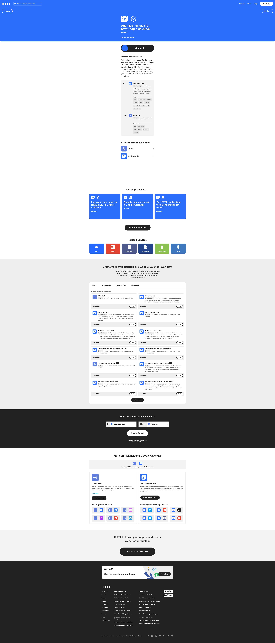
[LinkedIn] (151, 636)
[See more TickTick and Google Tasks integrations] (113, 510)
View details (96, 306)
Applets (104, 601)
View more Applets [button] (138, 227)
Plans (249, 4)
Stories (104, 598)
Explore (242, 4)
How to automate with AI (145, 594)
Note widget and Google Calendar (123, 614)
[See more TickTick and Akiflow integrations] (98, 518)
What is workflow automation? (147, 604)
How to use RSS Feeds (145, 607)
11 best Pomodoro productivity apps (149, 614)
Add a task (136, 115)
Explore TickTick (99, 498)
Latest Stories (144, 591)
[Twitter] (164, 636)
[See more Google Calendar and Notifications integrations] (147, 518)
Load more (137, 400)
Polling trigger (150, 298)
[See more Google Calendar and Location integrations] (147, 510)
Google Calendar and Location (122, 610)
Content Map (105, 610)
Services (104, 594)
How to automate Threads (146, 617)
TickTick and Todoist (119, 607)
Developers (105, 635)
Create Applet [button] (137, 433)
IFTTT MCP (105, 604)
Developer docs (106, 620)
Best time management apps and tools (149, 601)
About (140, 635)
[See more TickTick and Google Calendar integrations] (98, 510)
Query (101, 351)
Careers (112, 635)
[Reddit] (172, 636)
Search (104, 614)
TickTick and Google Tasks (121, 598)
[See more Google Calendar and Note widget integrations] (161, 510)
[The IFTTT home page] (6, 4)
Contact (128, 635)
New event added (139, 83)
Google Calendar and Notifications (123, 622)
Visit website (95, 493)
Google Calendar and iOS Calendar (123, 625)
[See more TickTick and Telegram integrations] (127, 518)
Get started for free (137, 551)
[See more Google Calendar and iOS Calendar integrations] (161, 518)
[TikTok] (168, 636)
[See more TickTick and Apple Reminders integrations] (127, 510)
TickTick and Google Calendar (122, 594)
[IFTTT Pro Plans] (125, 349)
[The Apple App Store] (168, 591)
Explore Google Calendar (150, 497)
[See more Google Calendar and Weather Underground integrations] (176, 510)
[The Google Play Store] (168, 595)
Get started (266, 4)
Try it (132, 306)
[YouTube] (160, 636)
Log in (256, 4)
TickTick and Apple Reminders (122, 601)
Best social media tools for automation (149, 623)
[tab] (94, 285)
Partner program (120, 635)
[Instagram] (155, 636)
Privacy (134, 635)
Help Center (105, 607)
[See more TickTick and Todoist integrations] (113, 518)
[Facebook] (147, 636)
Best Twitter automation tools (147, 598)
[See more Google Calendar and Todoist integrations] (176, 518)
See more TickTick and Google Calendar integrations (137, 467)
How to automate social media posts (149, 620)
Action (101, 298)
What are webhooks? (145, 610)
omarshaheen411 (129, 37)
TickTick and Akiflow (119, 604)
